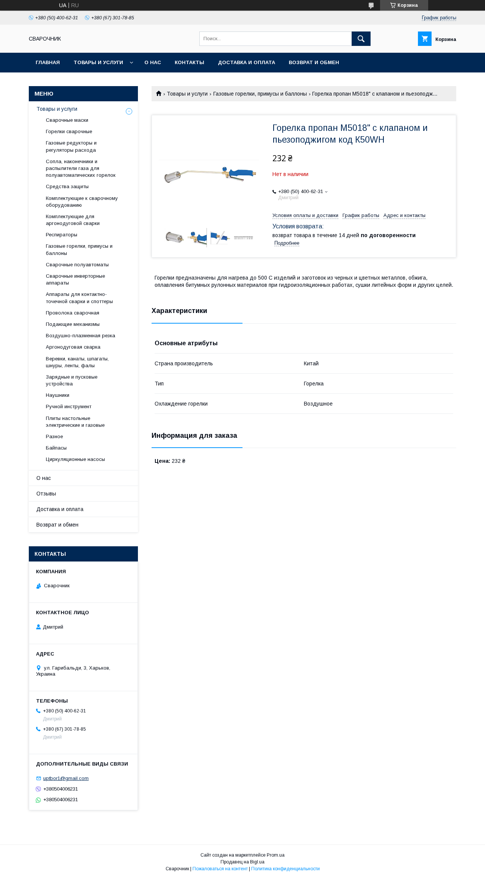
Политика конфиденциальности (285, 868)
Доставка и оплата (246, 62)
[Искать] (361, 38)
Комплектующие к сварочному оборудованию (82, 201)
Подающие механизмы (73, 324)
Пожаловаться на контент (220, 868)
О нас (152, 62)
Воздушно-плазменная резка (80, 335)
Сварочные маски (67, 120)
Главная (48, 62)
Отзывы (46, 494)
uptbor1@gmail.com (66, 778)
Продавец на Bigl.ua (242, 862)
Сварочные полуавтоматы (77, 264)
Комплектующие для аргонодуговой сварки (73, 220)
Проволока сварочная (72, 313)
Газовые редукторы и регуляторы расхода (71, 146)
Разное (54, 436)
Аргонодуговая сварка (73, 347)
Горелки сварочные (69, 131)
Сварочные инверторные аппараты (75, 279)
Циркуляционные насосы (75, 459)
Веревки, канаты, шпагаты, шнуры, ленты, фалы (77, 362)
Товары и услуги (98, 62)
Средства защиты (67, 186)
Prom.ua (276, 855)
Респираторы (61, 234)
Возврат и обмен (314, 62)
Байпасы (56, 448)
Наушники (57, 395)
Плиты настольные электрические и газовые (75, 421)
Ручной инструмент (68, 406)
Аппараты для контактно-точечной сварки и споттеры (79, 297)
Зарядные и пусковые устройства (71, 380)
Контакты (189, 62)
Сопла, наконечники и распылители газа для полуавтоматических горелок (81, 168)
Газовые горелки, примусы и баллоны (260, 94)
